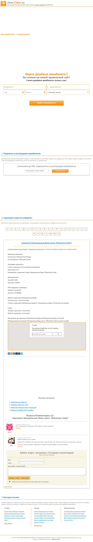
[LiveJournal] (19, 353)
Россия (6, 511)
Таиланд (13, 516)
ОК (58, 334)
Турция (18, 518)
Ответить (18, 428)
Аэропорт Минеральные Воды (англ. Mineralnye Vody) (46, 243)
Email (9, 463)
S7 (84, 518)
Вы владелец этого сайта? (39, 334)
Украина (13, 518)
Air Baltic (81, 516)
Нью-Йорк (40, 516)
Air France (81, 514)
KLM (70, 514)
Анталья (41, 522)
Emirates (81, 518)
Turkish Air (75, 514)
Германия (7, 518)
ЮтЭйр (76, 516)
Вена (35, 520)
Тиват (51, 520)
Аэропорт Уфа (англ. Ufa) (19, 405)
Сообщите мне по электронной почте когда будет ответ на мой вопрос (30, 482)
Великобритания (15, 514)
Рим (35, 516)
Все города (38, 526)
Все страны (8, 523)
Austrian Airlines (69, 516)
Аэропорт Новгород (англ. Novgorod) (23, 408)
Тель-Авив (46, 514)
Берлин (36, 522)
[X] (16, 353)
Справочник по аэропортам (36, 249)
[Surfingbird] (22, 353)
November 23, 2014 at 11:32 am (23, 424)
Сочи (48, 520)
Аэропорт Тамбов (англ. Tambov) (22, 410)
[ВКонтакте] (9, 353)
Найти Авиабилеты (46, 103)
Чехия (11, 511)
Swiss (71, 520)
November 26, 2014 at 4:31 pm (24, 437)
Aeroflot (83, 511)
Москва (36, 511)
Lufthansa (75, 518)
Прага (45, 516)
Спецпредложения (23, 34)
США (5, 520)
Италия (23, 518)
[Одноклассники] (11, 353)
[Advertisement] (46, 20)
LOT (65, 511)
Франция (7, 516)
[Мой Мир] (14, 353)
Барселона (42, 511)
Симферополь (42, 520)
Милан (36, 514)
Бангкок (52, 514)
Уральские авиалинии (73, 511)
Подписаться (60, 171)
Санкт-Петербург (49, 518)
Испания (21, 511)
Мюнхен (50, 516)
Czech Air (66, 520)
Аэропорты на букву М (19, 402)
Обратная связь (56, 539)
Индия (23, 514)
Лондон (50, 511)
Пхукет (42, 518)
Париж (41, 514)
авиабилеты (30, 3)
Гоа (47, 511)
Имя (9, 460)
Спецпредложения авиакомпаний (17, 249)
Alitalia (70, 518)
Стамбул (36, 518)
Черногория (19, 516)
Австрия (6, 514)
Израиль (15, 511)
